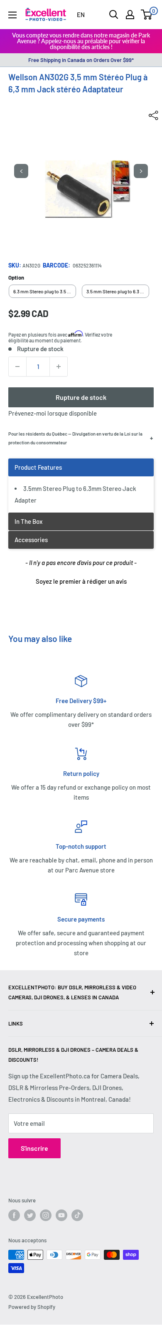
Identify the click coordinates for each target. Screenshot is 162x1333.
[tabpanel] (81, 485)
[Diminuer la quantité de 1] (17, 366)
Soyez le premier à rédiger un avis (81, 581)
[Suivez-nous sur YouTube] (61, 1215)
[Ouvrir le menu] (12, 15)
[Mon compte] (130, 14)
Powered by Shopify (31, 1306)
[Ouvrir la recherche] (113, 14)
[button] (81, 580)
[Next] (141, 171)
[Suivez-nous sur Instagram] (46, 1215)
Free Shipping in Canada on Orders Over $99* (81, 60)
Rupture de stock (81, 397)
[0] (147, 15)
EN (81, 14)
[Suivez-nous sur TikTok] (77, 1215)
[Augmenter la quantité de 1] (58, 366)
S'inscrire (34, 1148)
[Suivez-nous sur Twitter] (30, 1215)
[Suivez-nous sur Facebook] (14, 1215)
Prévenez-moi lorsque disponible (52, 413)
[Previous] (21, 171)
